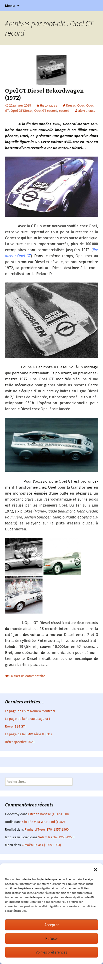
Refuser (51, 938)
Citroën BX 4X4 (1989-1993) (41, 845)
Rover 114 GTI (15, 726)
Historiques (48, 105)
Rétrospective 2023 (19, 741)
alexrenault (86, 110)
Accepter (51, 924)
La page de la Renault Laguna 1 (27, 718)
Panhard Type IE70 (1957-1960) (47, 829)
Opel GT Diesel (21, 110)
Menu (10, 5)
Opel (80, 105)
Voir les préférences (51, 952)
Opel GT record (45, 110)
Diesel (71, 105)
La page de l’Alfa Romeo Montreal (30, 711)
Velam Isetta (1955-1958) (56, 837)
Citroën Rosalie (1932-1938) (48, 814)
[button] (95, 869)
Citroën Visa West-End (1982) (43, 821)
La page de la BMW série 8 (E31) (28, 734)
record (64, 110)
